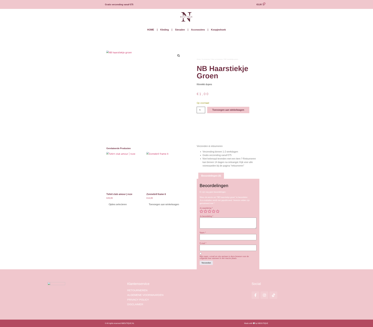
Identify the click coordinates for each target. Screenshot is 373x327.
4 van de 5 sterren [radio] (213, 211)
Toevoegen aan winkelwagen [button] (164, 204)
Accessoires (198, 29)
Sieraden (180, 29)
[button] (178, 55)
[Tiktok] (273, 295)
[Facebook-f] (255, 295)
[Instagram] (264, 295)
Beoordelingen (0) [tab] (211, 176)
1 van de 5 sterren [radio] (201, 211)
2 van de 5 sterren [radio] (205, 211)
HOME (150, 29)
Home (199, 59)
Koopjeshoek (218, 29)
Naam (203, 233)
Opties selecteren (118, 204)
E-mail (203, 243)
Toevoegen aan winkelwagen (228, 110)
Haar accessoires (217, 59)
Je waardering (206, 208)
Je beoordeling (206, 216)
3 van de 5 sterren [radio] (209, 211)
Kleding (164, 29)
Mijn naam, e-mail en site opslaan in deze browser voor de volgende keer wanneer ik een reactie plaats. (224, 257)
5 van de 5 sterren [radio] (217, 211)
